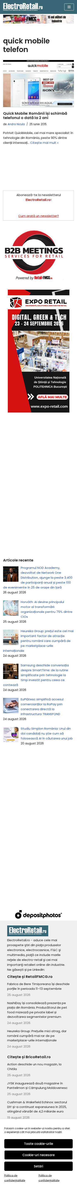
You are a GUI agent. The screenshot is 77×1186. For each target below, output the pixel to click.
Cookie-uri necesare (38, 1155)
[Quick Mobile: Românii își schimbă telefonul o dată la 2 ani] (38, 83)
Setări (38, 1166)
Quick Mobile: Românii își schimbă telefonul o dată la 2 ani (35, 115)
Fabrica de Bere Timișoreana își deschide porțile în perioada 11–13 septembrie (38, 986)
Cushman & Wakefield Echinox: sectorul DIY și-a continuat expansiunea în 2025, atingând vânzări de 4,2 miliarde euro (37, 1106)
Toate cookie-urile (38, 1144)
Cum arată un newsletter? (38, 216)
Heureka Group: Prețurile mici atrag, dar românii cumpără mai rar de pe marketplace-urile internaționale (37, 1035)
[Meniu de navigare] (69, 6)
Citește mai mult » (44, 143)
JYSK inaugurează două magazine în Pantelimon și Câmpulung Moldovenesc (37, 1085)
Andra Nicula (16, 124)
